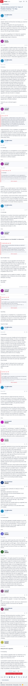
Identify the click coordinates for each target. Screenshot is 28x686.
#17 (26, 555)
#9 (26, 294)
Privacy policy (15, 684)
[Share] (25, 19)
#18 (26, 595)
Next (14, 671)
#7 (26, 209)
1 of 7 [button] (10, 671)
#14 (26, 486)
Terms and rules (9, 684)
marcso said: (3, 115)
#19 (26, 613)
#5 (26, 145)
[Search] (26, 1)
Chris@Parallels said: (5, 170)
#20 (26, 646)
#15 (26, 515)
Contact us (3, 684)
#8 (26, 237)
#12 (26, 426)
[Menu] (1, 1)
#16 (26, 537)
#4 (26, 113)
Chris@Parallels (5, 10)
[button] (1, 683)
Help (20, 684)
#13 (26, 444)
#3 (26, 64)
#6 (26, 167)
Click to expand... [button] (14, 181)
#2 (26, 45)
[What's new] (24, 1)
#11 (26, 391)
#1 (26, 19)
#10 (26, 332)
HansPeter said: (4, 297)
